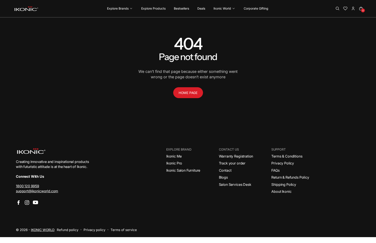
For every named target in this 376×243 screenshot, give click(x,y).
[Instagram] (27, 202)
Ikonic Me (174, 156)
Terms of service (124, 230)
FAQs (275, 170)
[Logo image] (26, 8)
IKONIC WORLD (43, 230)
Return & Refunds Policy (290, 177)
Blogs (223, 177)
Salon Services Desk (235, 184)
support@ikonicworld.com (37, 191)
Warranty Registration (236, 156)
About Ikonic (281, 191)
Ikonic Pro (174, 163)
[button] (337, 8)
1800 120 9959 (27, 186)
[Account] (353, 8)
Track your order (232, 163)
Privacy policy (94, 230)
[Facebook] (18, 202)
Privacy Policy (282, 163)
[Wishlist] (345, 8)
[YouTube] (35, 202)
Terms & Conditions (286, 156)
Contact (225, 170)
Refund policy (67, 230)
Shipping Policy (283, 184)
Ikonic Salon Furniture (183, 170)
